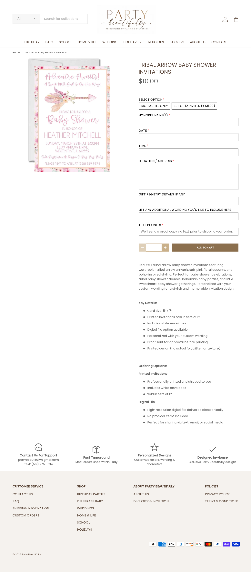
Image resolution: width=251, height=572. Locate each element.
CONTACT (219, 42)
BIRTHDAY (31, 42)
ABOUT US (198, 42)
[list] (69, 115)
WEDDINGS (85, 508)
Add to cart (205, 247)
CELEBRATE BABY (90, 501)
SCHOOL (65, 42)
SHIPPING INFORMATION (31, 508)
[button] (236, 19)
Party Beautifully (31, 554)
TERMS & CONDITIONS (221, 501)
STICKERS (177, 42)
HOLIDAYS (130, 42)
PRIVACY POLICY (217, 494)
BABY (49, 42)
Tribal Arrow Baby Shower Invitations (45, 52)
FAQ (16, 501)
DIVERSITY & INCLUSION (151, 501)
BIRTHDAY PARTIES (91, 494)
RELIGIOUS (156, 42)
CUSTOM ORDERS (26, 515)
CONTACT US (23, 494)
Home (16, 52)
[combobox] (50, 19)
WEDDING (109, 42)
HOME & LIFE (87, 42)
